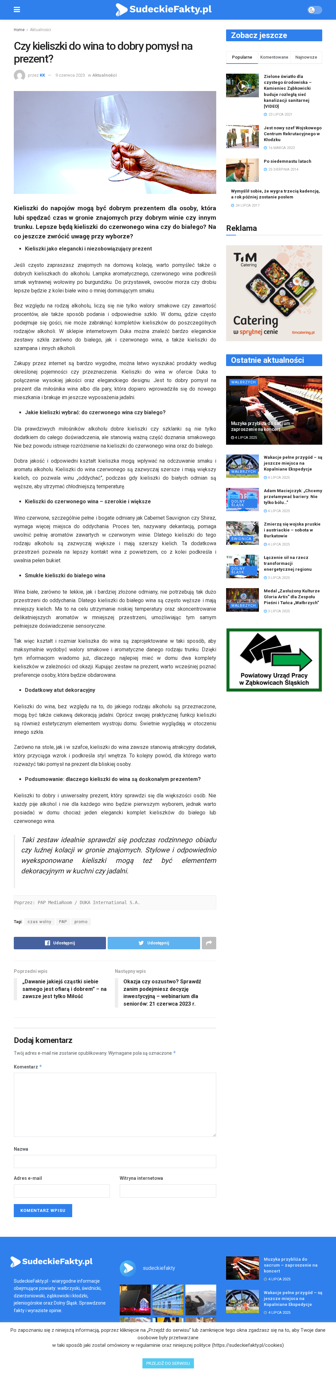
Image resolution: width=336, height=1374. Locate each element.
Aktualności (40, 30)
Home (19, 30)
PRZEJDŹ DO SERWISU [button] (168, 1363)
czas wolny (40, 921)
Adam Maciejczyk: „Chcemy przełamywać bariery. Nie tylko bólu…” (293, 496)
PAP (63, 921)
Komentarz (28, 1067)
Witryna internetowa (141, 1178)
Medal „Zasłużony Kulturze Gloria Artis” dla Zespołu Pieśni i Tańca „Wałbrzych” (292, 596)
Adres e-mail (28, 1178)
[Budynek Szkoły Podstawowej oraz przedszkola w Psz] (168, 1300)
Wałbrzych (243, 382)
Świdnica (241, 539)
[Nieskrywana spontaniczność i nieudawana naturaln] (135, 1300)
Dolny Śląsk (238, 503)
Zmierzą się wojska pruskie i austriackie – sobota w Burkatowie (292, 530)
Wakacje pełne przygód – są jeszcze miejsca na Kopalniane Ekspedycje (293, 463)
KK (42, 75)
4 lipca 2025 (245, 438)
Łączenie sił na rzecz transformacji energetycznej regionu (288, 563)
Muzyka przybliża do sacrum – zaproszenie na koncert (291, 1265)
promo (81, 921)
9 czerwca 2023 (70, 75)
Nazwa (21, 1149)
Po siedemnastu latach (287, 161)
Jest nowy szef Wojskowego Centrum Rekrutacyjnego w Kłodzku (293, 133)
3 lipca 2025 (278, 578)
